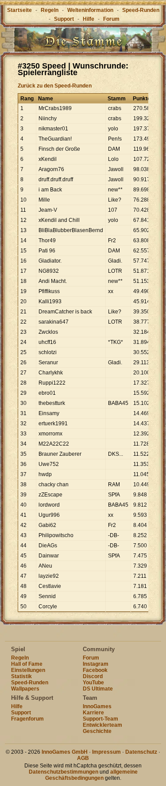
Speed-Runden (140, 10)
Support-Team (100, 719)
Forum (111, 19)
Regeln (49, 10)
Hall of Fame (26, 664)
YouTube (93, 682)
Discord (93, 676)
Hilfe (88, 19)
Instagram (95, 664)
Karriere (93, 713)
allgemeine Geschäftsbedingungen (91, 775)
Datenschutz (141, 752)
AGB (83, 758)
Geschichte (97, 731)
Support (64, 19)
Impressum (106, 752)
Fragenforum (27, 719)
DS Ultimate (98, 689)
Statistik (21, 676)
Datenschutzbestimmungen (63, 772)
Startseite (19, 10)
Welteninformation (90, 10)
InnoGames (97, 706)
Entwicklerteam (102, 725)
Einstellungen (28, 670)
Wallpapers (25, 689)
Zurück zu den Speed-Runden (55, 86)
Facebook (95, 670)
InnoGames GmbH (65, 752)
